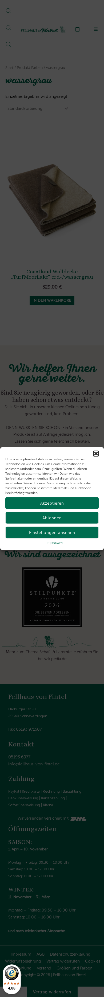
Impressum (55, 542)
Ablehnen (52, 517)
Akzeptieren (52, 503)
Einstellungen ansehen (52, 532)
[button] (96, 453)
